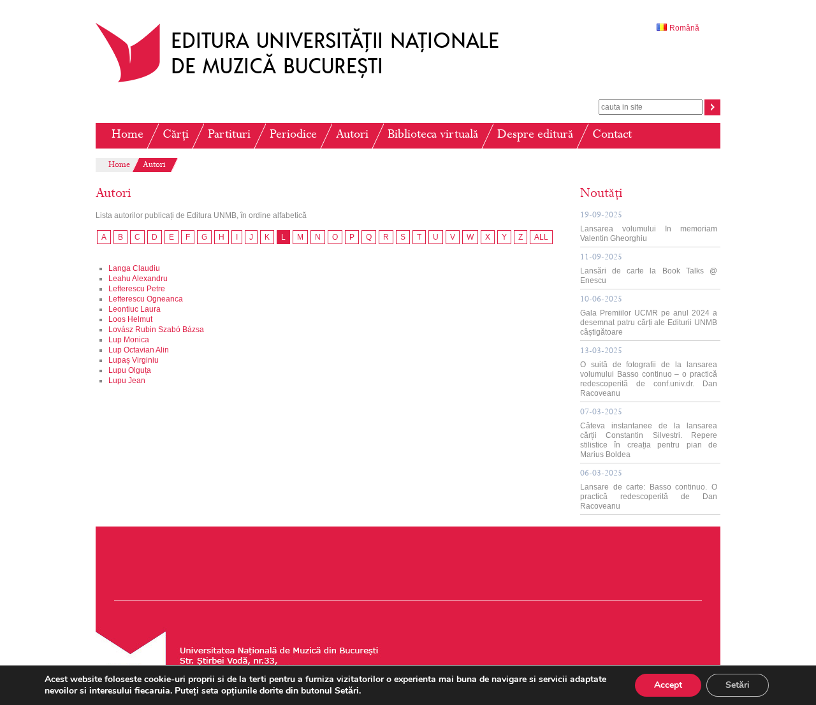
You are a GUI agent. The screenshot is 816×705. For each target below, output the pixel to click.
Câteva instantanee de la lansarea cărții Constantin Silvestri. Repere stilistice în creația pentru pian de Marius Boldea (648, 434)
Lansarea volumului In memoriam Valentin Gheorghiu (648, 227)
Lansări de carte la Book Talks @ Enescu (648, 269)
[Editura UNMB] (307, 82)
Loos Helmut (130, 319)
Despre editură (535, 135)
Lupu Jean (126, 380)
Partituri (229, 135)
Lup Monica (128, 339)
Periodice (293, 135)
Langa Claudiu (134, 268)
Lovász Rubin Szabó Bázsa (156, 329)
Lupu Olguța (129, 370)
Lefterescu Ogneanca (145, 298)
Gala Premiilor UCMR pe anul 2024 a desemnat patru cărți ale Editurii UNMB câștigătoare (648, 316)
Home (127, 135)
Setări (737, 685)
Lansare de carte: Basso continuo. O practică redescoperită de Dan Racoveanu (648, 490)
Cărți (176, 135)
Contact (612, 135)
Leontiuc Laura (134, 309)
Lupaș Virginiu (133, 360)
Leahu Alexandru (138, 278)
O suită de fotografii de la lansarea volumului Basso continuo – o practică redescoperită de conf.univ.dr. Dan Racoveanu (648, 372)
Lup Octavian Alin (138, 349)
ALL (541, 237)
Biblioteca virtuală (433, 135)
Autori (352, 135)
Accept (668, 685)
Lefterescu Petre (136, 288)
